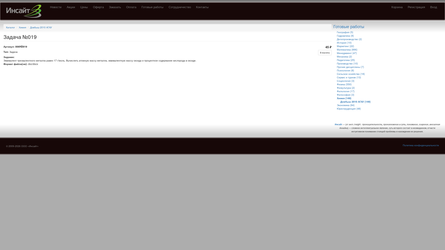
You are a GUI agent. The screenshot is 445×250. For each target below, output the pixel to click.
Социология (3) (345, 80)
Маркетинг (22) (345, 46)
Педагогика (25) (346, 60)
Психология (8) (345, 70)
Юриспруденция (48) (349, 108)
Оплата (131, 7)
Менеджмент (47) (347, 53)
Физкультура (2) (346, 87)
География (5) (345, 32)
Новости (56, 7)
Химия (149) (344, 98)
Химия (22, 27)
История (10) (344, 42)
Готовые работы (152, 7)
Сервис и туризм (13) (349, 77)
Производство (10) (347, 63)
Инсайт (338, 124)
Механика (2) (344, 56)
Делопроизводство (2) (349, 39)
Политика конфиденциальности (421, 145)
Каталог (10, 27)
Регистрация (416, 7)
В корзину (325, 52)
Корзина (397, 7)
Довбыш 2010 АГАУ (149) (355, 101)
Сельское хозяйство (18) (351, 74)
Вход (433, 7)
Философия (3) (345, 94)
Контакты (202, 7)
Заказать (115, 7)
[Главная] (25, 11)
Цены (84, 7)
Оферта (98, 7)
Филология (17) (346, 91)
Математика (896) (347, 49)
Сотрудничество (180, 7)
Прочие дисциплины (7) (350, 67)
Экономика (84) (346, 105)
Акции (71, 7)
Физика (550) (344, 84)
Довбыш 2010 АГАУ (41, 27)
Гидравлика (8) (345, 35)
